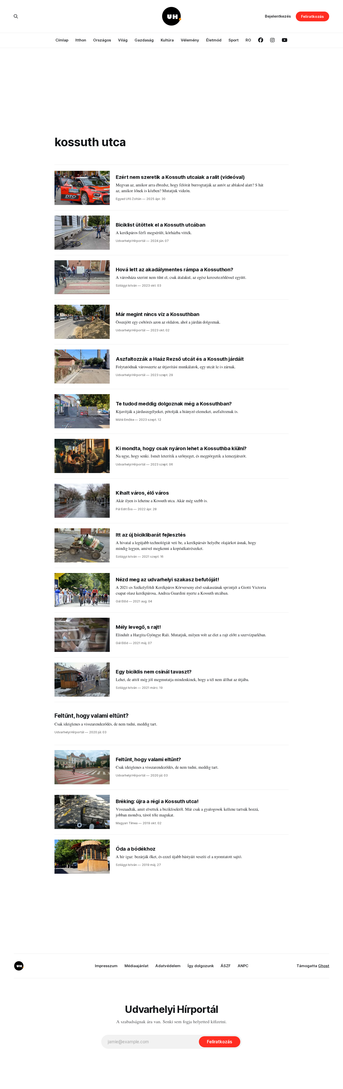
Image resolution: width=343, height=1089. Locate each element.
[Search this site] (15, 16)
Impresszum (106, 965)
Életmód (213, 40)
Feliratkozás (312, 16)
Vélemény (190, 40)
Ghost (323, 965)
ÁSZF (226, 965)
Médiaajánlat (136, 965)
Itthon (80, 40)
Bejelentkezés (278, 16)
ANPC (243, 965)
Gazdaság (144, 40)
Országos (102, 40)
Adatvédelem (168, 965)
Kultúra (167, 40)
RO (248, 40)
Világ (123, 40)
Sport (233, 40)
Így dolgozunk (201, 965)
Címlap (61, 40)
